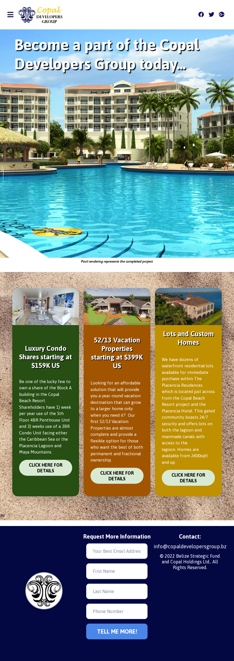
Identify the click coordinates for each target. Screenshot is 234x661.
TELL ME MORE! (117, 631)
